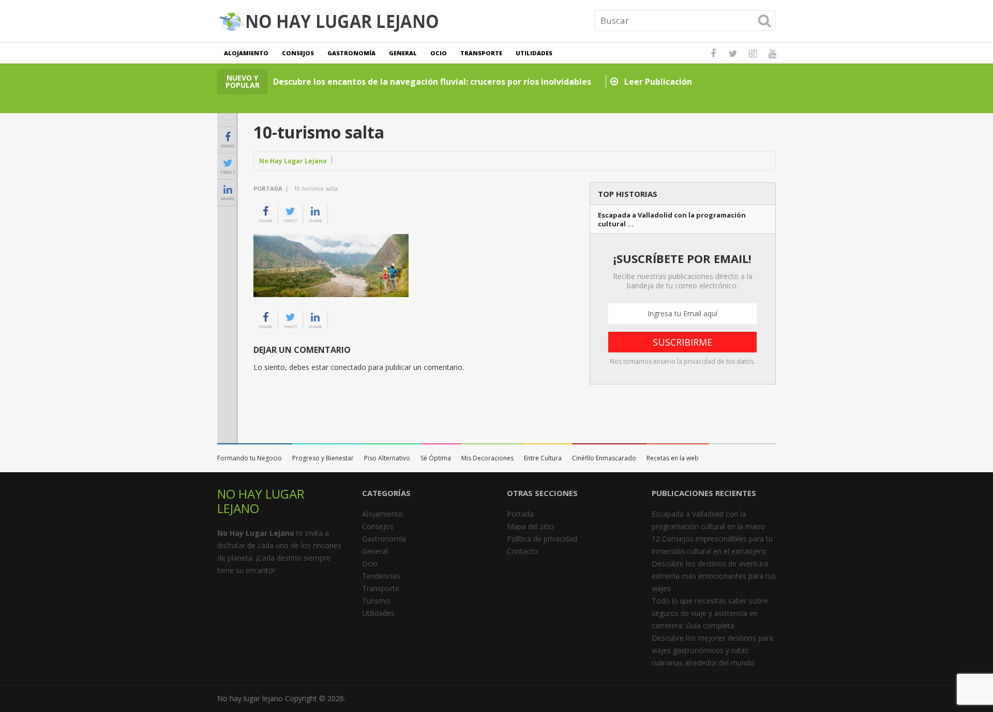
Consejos (298, 53)
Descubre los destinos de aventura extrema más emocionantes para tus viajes (714, 576)
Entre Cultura (543, 458)
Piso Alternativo (387, 458)
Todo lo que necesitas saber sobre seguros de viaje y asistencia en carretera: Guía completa (710, 613)
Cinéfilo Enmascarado (604, 458)
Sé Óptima (435, 458)
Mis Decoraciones (487, 458)
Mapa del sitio (530, 526)
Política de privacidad (542, 539)
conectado (348, 367)
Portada (267, 188)
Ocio (438, 53)
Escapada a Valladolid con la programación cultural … (672, 219)
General (403, 53)
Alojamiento (246, 53)
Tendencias (381, 576)
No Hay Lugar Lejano (293, 161)
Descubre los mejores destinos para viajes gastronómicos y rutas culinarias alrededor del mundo (712, 650)
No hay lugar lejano (250, 698)
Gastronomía (351, 53)
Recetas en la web (672, 458)
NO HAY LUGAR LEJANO (261, 501)
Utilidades (534, 53)
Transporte (481, 53)
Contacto (522, 551)
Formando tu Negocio (249, 458)
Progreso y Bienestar (323, 458)
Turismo (376, 601)
